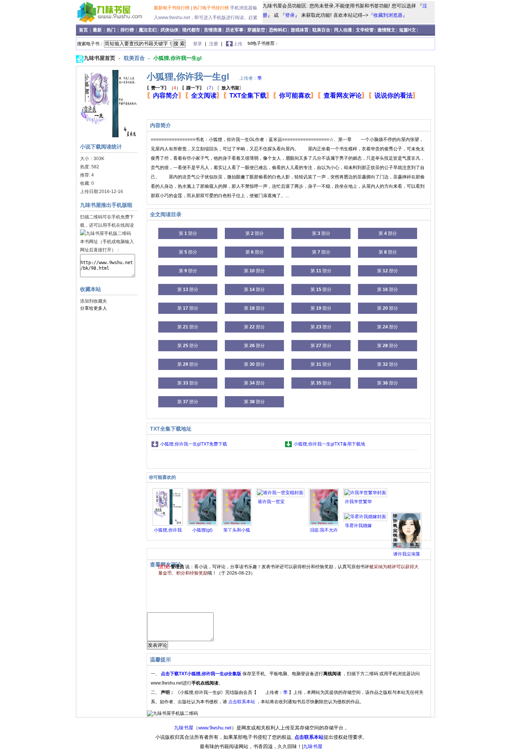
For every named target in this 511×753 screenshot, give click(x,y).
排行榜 (127, 30)
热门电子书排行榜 (211, 7)
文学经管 (365, 30)
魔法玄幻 (148, 30)
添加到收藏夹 (93, 301)
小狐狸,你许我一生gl (177, 58)
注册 (214, 43)
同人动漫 (343, 30)
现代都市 (191, 30)
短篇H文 (407, 30)
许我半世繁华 (358, 501)
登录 (290, 15)
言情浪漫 (213, 30)
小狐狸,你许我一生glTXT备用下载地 (329, 444)
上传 (237, 43)
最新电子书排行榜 (172, 7)
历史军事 (235, 30)
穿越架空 (256, 30)
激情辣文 (386, 30)
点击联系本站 (242, 701)
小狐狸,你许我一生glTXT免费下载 (193, 444)
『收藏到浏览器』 (387, 15)
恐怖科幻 (278, 30)
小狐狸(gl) (202, 530)
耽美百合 (321, 30)
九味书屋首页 (100, 58)
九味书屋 (183, 728)
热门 (112, 30)
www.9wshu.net (215, 728)
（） (164, 88)
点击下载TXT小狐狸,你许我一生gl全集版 (201, 673)
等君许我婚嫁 (358, 525)
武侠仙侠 (169, 30)
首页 (84, 30)
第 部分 (188, 233)
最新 (98, 30)
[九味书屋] (116, 22)
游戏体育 (300, 30)
